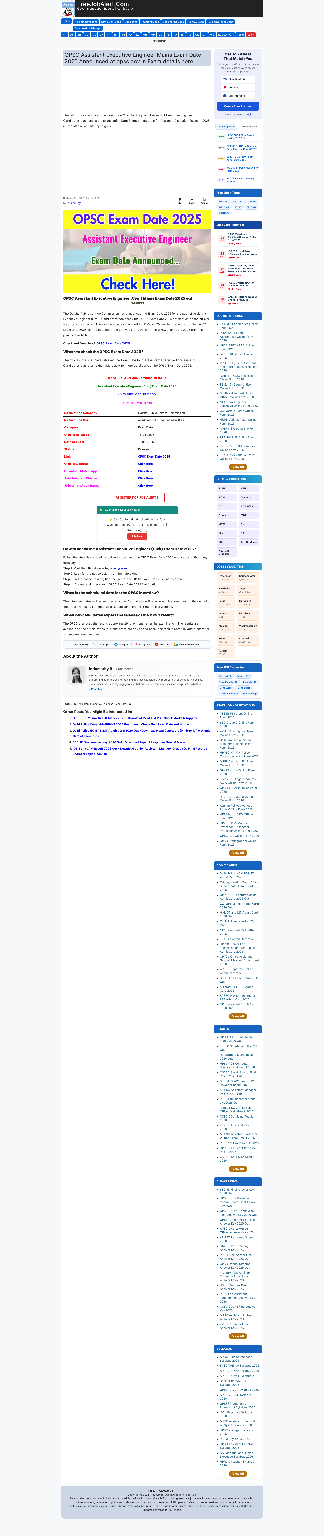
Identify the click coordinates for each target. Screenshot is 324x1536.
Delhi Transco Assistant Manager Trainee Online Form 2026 (236, 743)
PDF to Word (225, 687)
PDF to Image (250, 693)
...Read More (96, 689)
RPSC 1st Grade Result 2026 (239, 1143)
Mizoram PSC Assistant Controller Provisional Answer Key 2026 (236, 1276)
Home (66, 21)
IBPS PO (253, 201)
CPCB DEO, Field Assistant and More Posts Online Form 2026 (239, 366)
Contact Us (166, 1490)
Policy (151, 1490)
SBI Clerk (251, 207)
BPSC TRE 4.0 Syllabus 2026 (239, 1365)
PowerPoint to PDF (228, 682)
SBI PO (238, 207)
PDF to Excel (243, 687)
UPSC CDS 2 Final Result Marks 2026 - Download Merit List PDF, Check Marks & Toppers (135, 718)
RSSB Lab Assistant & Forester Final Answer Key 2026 (237, 1297)
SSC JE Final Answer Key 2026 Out (240, 180)
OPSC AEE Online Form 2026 (239, 835)
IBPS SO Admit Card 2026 (237, 939)
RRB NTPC (224, 213)
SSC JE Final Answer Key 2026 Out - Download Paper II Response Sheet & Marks (129, 742)
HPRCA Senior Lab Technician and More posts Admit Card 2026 (238, 947)
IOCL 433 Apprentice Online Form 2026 (242, 169)
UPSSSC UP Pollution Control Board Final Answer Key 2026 (238, 1202)
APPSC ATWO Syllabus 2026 (239, 1370)
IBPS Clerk (224, 207)
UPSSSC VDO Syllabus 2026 (239, 1389)
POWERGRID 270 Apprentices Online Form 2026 (236, 336)
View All (238, 467)
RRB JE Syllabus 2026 (235, 1439)
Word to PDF (225, 676)
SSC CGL (223, 201)
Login (249, 114)
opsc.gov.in (118, 568)
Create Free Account (238, 106)
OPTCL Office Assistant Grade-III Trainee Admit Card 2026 (239, 960)
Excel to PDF (243, 676)
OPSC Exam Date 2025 (113, 343)
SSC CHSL (238, 201)
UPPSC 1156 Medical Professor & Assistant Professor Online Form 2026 (239, 827)
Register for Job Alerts (137, 497)
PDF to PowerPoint (228, 693)
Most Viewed (249, 126)
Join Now (137, 536)
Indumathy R (75, 203)
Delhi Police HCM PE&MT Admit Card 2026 (240, 158)
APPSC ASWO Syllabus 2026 (239, 1376)
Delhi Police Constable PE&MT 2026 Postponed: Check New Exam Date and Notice (131, 724)
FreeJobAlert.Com (103, 3)
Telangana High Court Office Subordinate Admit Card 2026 (239, 886)
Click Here (145, 463)
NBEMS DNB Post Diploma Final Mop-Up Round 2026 (242, 147)
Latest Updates (226, 126)
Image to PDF (250, 682)
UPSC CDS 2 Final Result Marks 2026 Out (240, 137)
